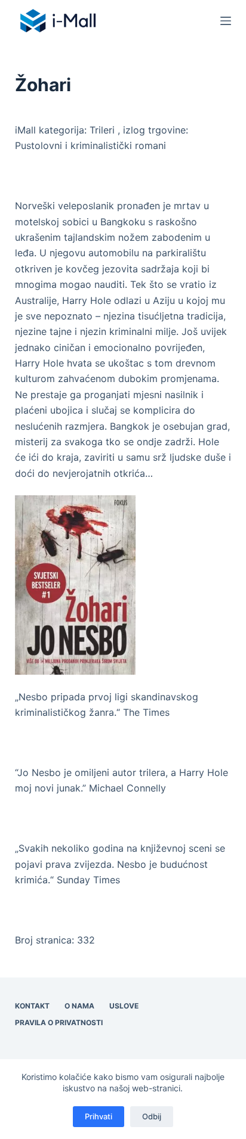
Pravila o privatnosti (59, 1022)
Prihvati (98, 1116)
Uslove (124, 1005)
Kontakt (32, 1005)
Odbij (151, 1116)
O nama (79, 1005)
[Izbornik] (225, 20)
